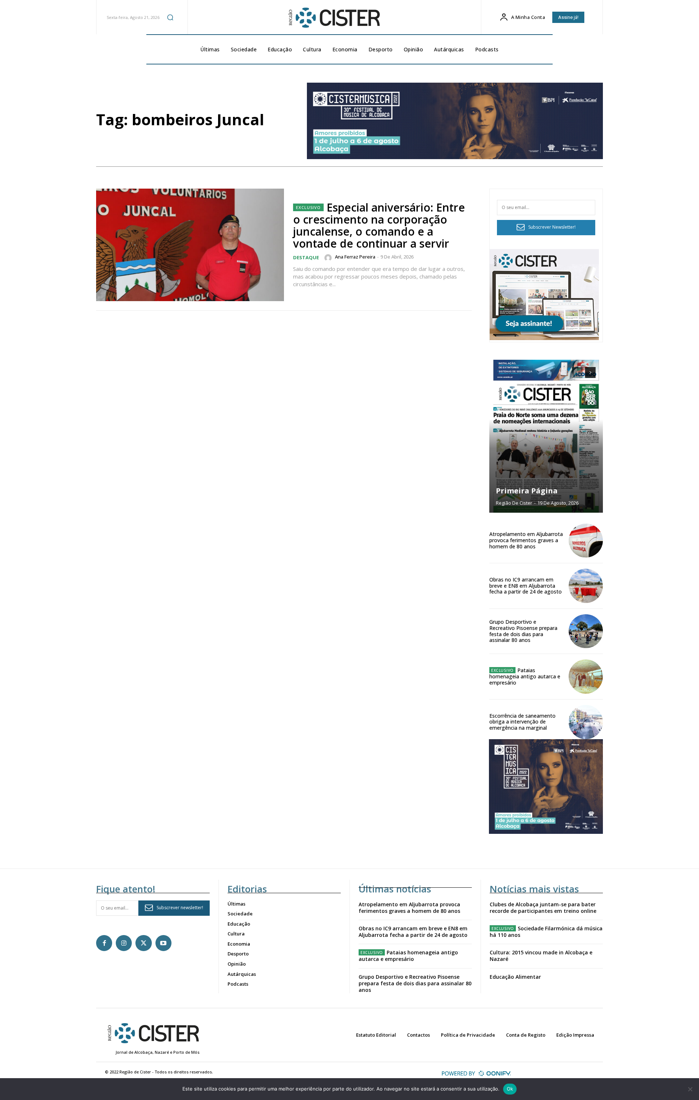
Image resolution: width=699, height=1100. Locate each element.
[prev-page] (577, 372)
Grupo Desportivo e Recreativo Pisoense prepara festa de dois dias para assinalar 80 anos (523, 630)
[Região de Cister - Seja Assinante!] (544, 338)
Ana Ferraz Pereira (355, 256)
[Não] (690, 1089)
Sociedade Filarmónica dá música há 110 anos (546, 931)
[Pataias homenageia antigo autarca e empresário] (586, 676)
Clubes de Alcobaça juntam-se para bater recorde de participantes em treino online (543, 907)
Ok (510, 1089)
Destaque (306, 257)
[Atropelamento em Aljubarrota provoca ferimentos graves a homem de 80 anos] (586, 541)
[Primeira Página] (546, 436)
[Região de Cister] (333, 17)
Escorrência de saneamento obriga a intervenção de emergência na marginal (522, 722)
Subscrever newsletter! (180, 907)
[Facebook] (104, 943)
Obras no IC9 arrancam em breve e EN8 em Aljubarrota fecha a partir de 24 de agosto (525, 585)
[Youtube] (163, 943)
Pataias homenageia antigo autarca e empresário (524, 676)
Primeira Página (527, 491)
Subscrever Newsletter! (552, 227)
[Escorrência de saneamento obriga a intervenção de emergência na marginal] (586, 722)
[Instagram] (124, 943)
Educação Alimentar (515, 976)
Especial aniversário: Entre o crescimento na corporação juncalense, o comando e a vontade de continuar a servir (379, 225)
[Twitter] (143, 943)
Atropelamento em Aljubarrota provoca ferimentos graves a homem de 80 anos (526, 540)
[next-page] (590, 372)
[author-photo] (329, 257)
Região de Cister (514, 503)
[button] (170, 17)
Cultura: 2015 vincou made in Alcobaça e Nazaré (541, 955)
